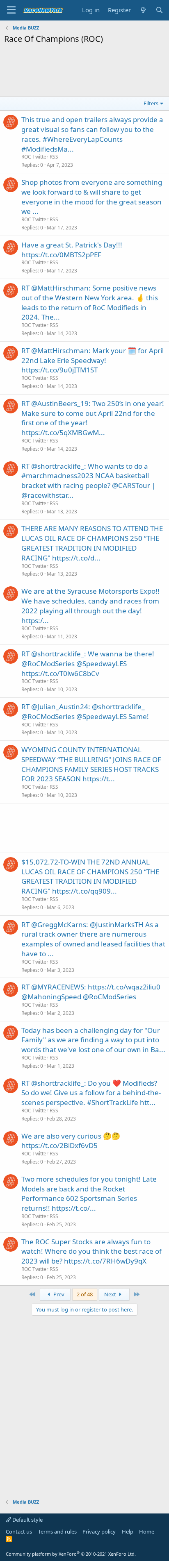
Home (146, 1531)
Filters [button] (151, 103)
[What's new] (143, 10)
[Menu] (11, 10)
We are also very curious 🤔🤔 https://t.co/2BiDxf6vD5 (70, 1140)
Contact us (19, 1531)
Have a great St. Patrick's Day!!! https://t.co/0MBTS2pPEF (71, 249)
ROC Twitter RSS (39, 156)
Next (110, 1294)
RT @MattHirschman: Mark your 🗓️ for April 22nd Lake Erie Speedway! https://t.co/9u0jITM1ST (92, 360)
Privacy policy (99, 1531)
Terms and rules (57, 1531)
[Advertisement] (84, 69)
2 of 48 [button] (85, 1294)
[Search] (159, 10)
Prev (58, 1294)
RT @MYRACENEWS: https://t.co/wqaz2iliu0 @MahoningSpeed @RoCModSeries (90, 991)
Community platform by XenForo (71, 1554)
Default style (27, 1519)
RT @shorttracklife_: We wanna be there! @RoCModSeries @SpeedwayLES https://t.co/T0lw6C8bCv (87, 663)
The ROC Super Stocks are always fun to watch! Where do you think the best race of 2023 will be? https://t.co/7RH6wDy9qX (91, 1251)
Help (127, 1531)
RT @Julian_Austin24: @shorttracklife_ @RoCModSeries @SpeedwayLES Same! (85, 711)
